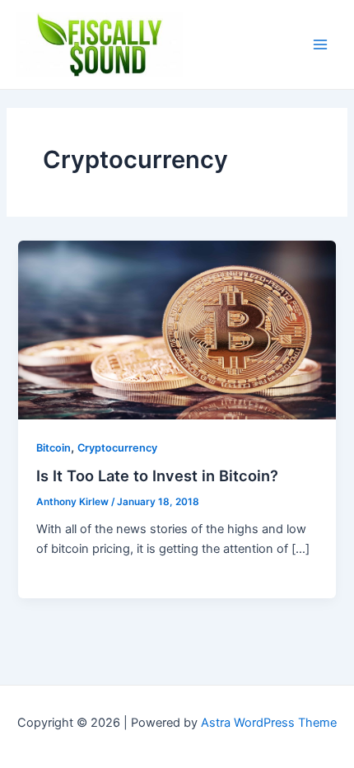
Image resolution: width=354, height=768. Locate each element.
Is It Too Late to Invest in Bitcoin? (157, 475)
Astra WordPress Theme (269, 722)
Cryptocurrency (117, 448)
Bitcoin (53, 448)
